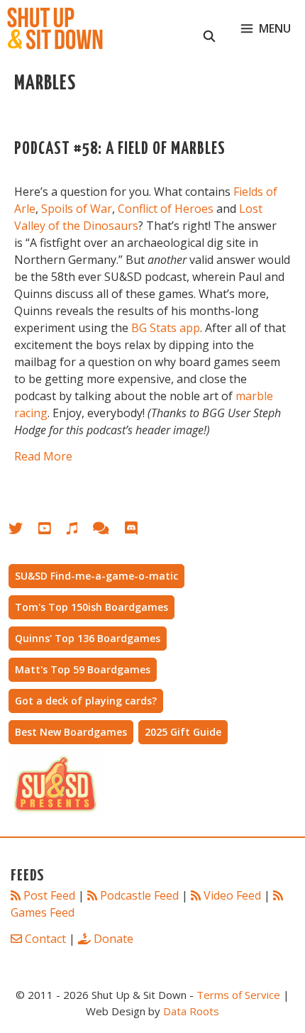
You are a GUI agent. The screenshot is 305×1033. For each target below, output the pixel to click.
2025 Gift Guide (183, 732)
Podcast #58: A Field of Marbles (120, 149)
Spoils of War (76, 208)
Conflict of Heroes (166, 208)
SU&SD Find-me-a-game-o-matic (96, 575)
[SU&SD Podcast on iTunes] (79, 531)
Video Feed (232, 895)
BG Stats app (165, 328)
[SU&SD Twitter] (23, 531)
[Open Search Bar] (209, 28)
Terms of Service (238, 995)
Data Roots (191, 1011)
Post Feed (49, 895)
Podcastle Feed (139, 895)
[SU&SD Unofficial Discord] (138, 531)
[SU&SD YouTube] (51, 531)
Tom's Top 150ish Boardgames (91, 607)
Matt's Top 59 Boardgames (82, 669)
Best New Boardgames (71, 732)
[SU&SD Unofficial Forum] (108, 531)
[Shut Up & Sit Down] (55, 28)
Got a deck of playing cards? (86, 700)
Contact (45, 938)
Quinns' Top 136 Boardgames (87, 638)
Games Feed (42, 912)
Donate (113, 938)
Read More (43, 456)
